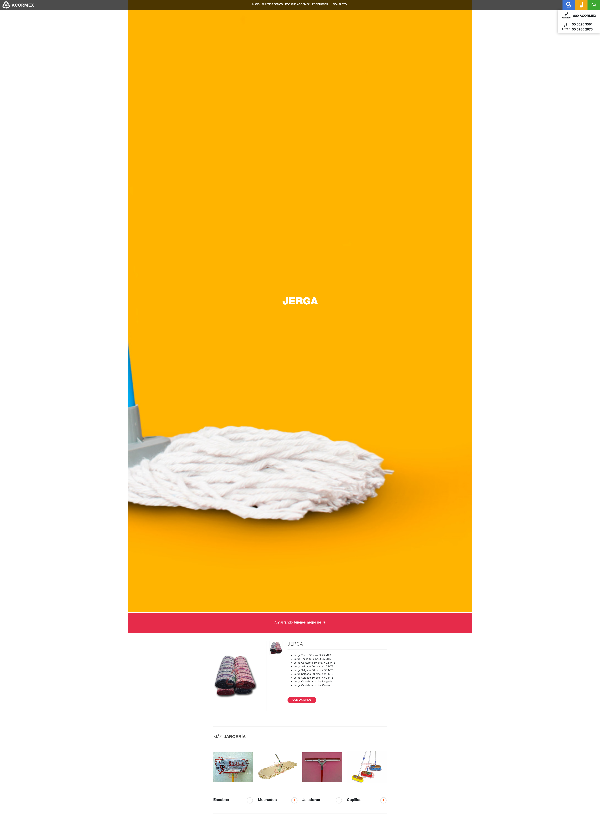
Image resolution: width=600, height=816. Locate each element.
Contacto (340, 4)
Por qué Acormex (297, 4)
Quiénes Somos (272, 4)
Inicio (256, 4)
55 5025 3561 (582, 24)
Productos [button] (320, 4)
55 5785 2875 (582, 29)
